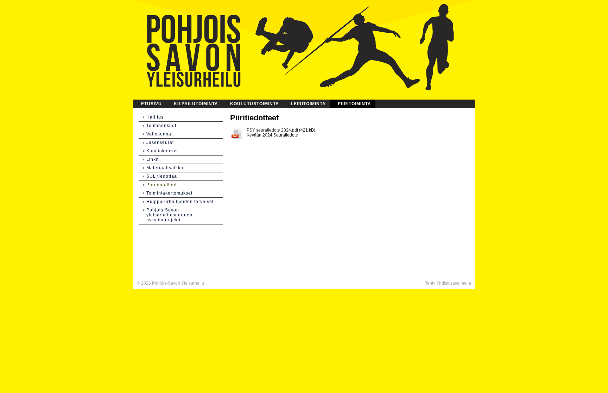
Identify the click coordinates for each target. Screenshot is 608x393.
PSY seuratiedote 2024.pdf (272, 130)
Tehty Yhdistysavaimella (448, 283)
